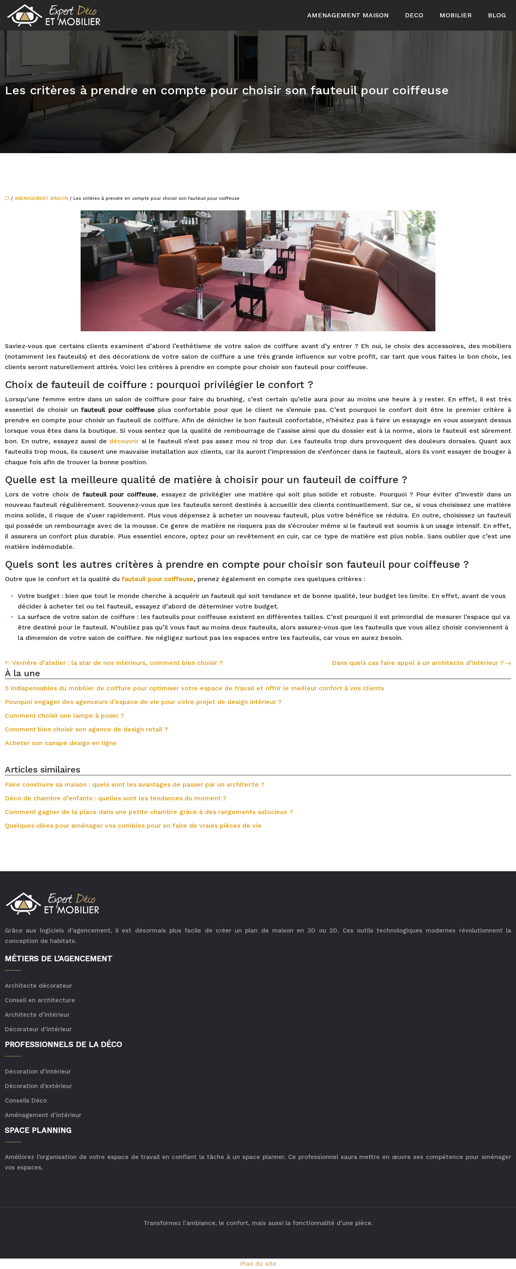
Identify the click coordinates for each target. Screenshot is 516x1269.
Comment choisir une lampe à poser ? (64, 715)
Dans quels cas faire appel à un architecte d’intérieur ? (418, 663)
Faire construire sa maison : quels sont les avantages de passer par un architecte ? (134, 784)
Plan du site (258, 1263)
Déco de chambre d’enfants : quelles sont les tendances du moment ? (116, 798)
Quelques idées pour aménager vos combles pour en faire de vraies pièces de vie (133, 825)
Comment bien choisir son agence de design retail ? (86, 729)
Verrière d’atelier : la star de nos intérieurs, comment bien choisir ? (117, 663)
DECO (414, 15)
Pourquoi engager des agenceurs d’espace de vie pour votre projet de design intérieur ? (143, 702)
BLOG (497, 15)
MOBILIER (455, 15)
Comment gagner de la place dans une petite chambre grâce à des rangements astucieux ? (149, 812)
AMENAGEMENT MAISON (348, 15)
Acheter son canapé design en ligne (61, 743)
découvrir (124, 441)
